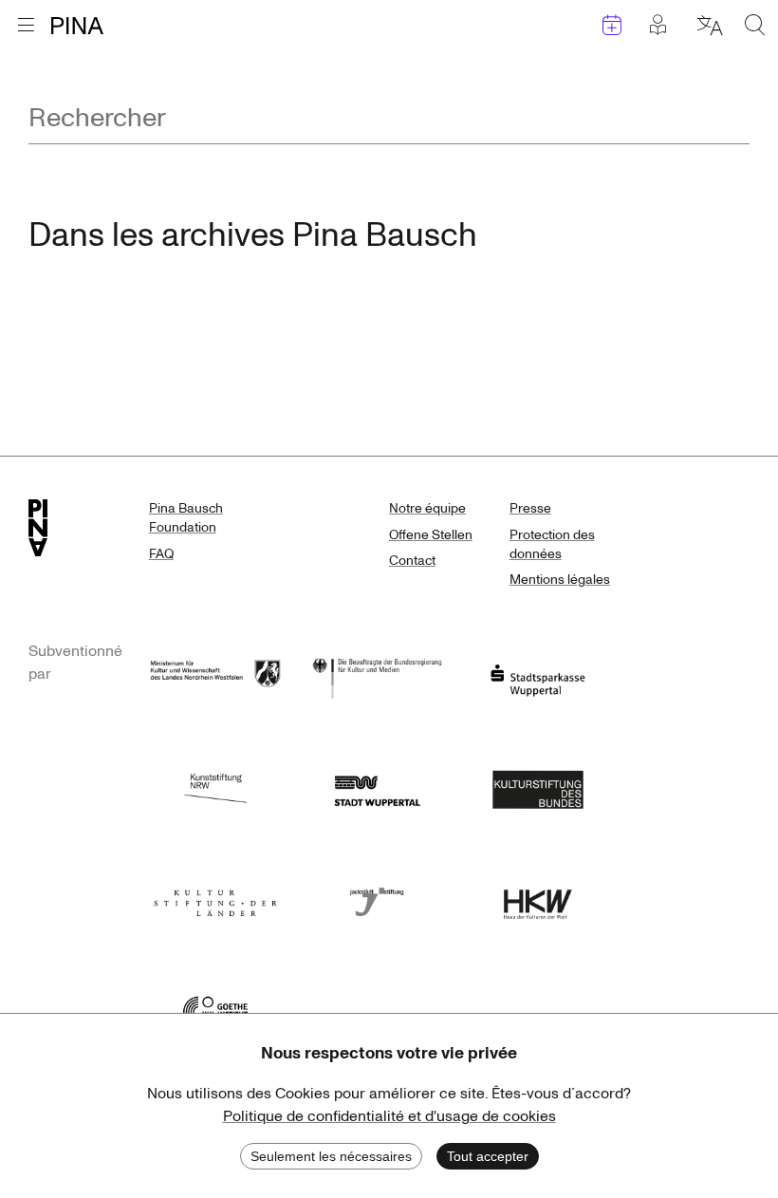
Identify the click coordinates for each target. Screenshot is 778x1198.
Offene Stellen (430, 535)
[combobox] (389, 119)
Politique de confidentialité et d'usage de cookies (389, 1116)
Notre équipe (427, 508)
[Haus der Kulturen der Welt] (538, 898)
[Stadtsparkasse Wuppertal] (538, 676)
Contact (412, 561)
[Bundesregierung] (376, 676)
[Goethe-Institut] (215, 1009)
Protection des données (552, 544)
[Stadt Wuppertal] (376, 787)
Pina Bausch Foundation (186, 517)
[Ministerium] (215, 676)
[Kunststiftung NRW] (215, 787)
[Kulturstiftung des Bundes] (538, 787)
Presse (530, 508)
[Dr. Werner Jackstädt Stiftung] (376, 898)
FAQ (161, 554)
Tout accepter (487, 1156)
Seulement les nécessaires (331, 1156)
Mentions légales (559, 580)
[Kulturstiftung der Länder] (215, 898)
